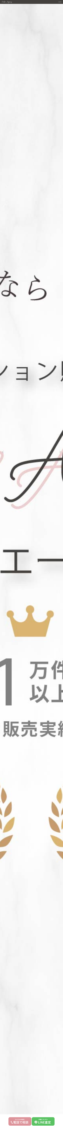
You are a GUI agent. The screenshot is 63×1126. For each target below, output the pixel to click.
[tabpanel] (31, 563)
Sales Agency (7, 2)
